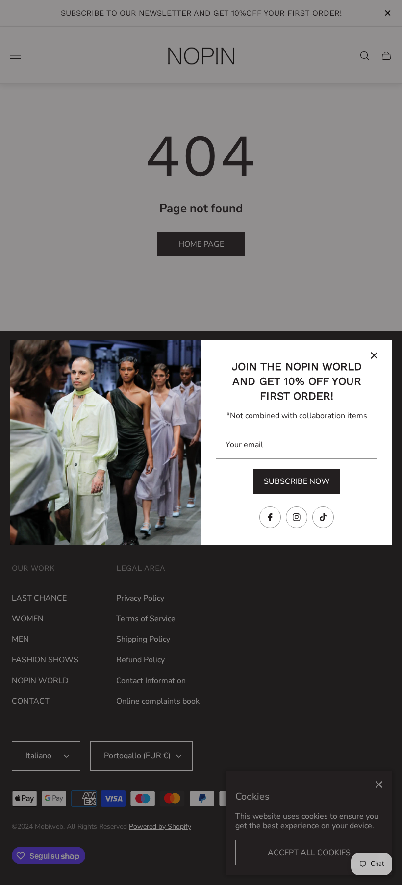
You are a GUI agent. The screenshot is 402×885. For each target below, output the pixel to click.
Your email (244, 444)
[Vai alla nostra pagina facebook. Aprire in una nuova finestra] (270, 517)
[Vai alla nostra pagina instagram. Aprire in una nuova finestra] (296, 517)
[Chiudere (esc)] (374, 355)
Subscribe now (297, 481)
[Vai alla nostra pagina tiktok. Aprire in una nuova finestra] (323, 517)
